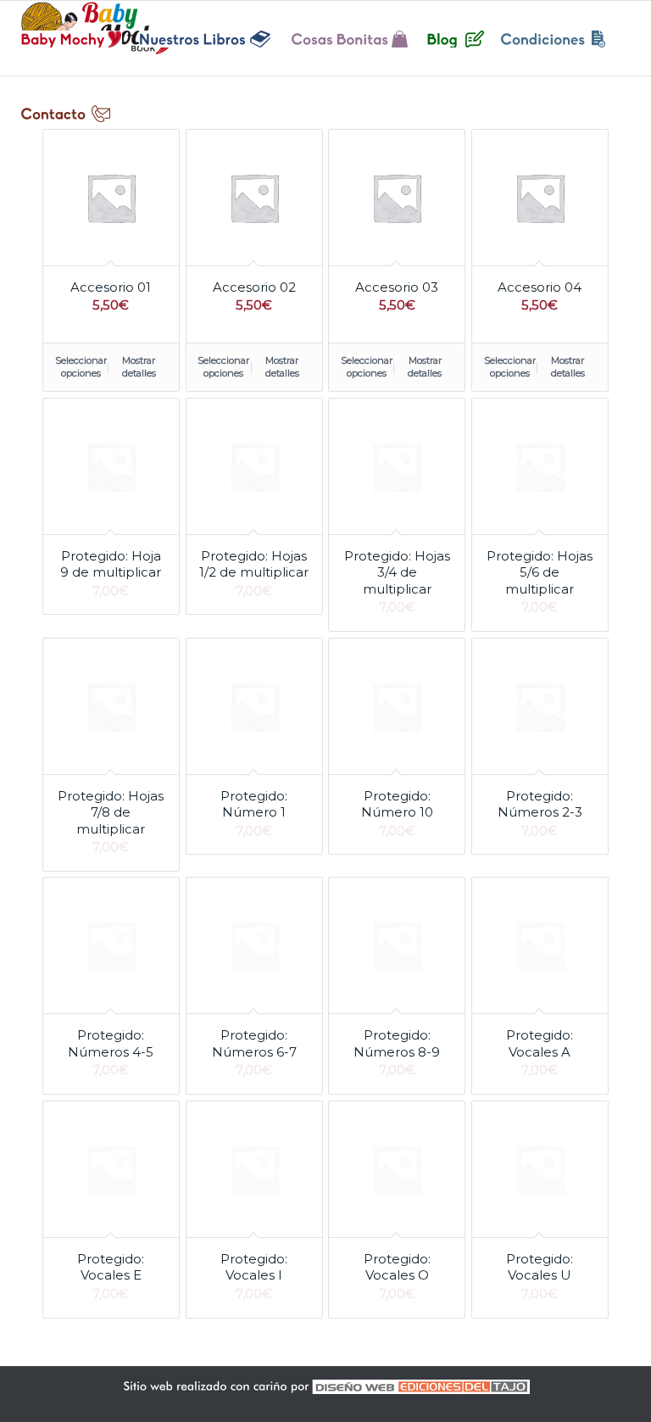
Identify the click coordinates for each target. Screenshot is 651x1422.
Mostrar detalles (139, 366)
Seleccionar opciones (81, 366)
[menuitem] (72, 38)
